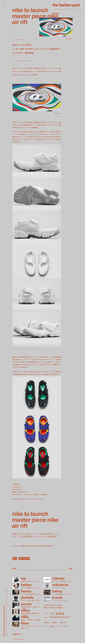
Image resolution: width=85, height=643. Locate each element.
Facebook (60, 614)
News (56, 13)
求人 (45, 626)
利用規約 (51, 626)
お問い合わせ (63, 622)
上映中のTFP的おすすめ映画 (53, 605)
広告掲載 (54, 622)
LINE (63, 614)
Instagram (51, 614)
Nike (14, 559)
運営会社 (46, 622)
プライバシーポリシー (62, 626)
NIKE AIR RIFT (24, 559)
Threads (57, 614)
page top (16, 633)
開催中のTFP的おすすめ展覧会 (53, 608)
